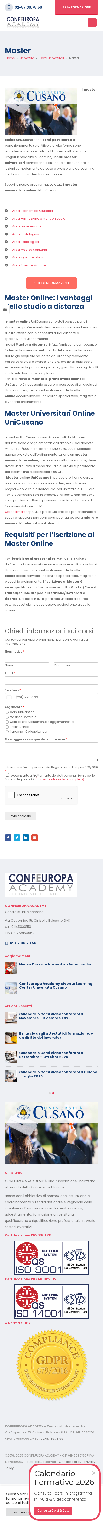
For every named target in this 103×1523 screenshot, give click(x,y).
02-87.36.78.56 (28, 7)
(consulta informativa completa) (59, 779)
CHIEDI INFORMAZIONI (51, 283)
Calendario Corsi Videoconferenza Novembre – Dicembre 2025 (51, 1016)
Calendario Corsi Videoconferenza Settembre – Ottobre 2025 (51, 1054)
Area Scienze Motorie (29, 265)
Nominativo (14, 652)
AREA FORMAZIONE (76, 7)
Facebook (8, 837)
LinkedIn (26, 837)
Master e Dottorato (23, 717)
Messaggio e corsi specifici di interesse (36, 739)
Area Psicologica (25, 242)
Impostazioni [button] (19, 1512)
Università (27, 58)
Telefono (13, 690)
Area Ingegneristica (27, 257)
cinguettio (17, 837)
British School (20, 727)
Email (10, 673)
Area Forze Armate (27, 226)
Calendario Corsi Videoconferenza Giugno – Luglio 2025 (58, 1074)
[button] (50, 1093)
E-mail (34, 837)
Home (10, 58)
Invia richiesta (20, 816)
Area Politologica (25, 234)
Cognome (62, 666)
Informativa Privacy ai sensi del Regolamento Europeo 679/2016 (51, 769)
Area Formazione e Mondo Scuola (38, 218)
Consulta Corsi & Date (53, 1510)
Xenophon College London (29, 732)
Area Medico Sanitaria (29, 249)
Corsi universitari (52, 58)
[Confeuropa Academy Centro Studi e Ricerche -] (23, 22)
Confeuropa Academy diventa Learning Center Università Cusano (55, 985)
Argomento (14, 707)
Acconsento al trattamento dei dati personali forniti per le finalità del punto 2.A (50, 777)
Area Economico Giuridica (32, 210)
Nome (9, 666)
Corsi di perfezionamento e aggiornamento (42, 722)
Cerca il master (17, 512)
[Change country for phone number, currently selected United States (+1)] (10, 697)
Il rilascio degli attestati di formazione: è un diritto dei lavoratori (56, 1035)
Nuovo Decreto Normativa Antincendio (55, 964)
